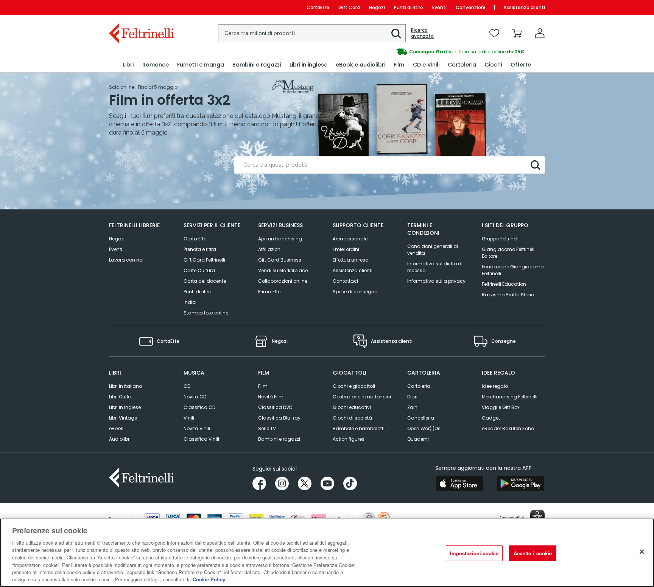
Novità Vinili (197, 428)
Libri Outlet (120, 396)
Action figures (348, 439)
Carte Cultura (199, 270)
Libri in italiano (125, 386)
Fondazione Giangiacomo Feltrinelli (512, 270)
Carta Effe (195, 238)
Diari (412, 396)
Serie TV (267, 428)
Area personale (350, 238)
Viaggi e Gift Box (501, 407)
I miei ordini (346, 249)
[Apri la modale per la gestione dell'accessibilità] (537, 517)
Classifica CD (199, 407)
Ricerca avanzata (422, 33)
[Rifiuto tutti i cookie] (642, 551)
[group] (436, 51)
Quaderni (418, 439)
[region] (327, 552)
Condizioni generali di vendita (432, 249)
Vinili (189, 418)
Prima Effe (269, 291)
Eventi (439, 7)
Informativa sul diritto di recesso (434, 267)
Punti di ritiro (408, 7)
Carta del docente (205, 281)
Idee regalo (495, 386)
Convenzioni (470, 7)
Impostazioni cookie (474, 553)
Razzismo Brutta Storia (508, 294)
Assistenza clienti (524, 7)
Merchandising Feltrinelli (509, 396)
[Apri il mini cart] (517, 33)
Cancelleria (420, 418)
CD (187, 386)
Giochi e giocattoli (354, 386)
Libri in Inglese (125, 407)
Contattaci (345, 281)
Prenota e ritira (200, 249)
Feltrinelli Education (504, 284)
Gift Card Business (279, 260)
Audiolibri (120, 439)
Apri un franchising (280, 238)
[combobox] (312, 33)
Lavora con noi (126, 260)
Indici (190, 302)
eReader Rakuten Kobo (508, 428)
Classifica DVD (275, 407)
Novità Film (270, 396)
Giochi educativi (352, 407)
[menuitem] (128, 64)
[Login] (540, 33)
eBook (116, 428)
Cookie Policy (209, 579)
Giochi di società (352, 418)
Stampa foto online (206, 313)
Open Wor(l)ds (424, 428)
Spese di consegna (355, 291)
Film (263, 386)
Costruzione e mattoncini (362, 396)
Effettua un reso (350, 260)
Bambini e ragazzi (279, 439)
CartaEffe (318, 7)
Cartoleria (418, 386)
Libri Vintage (123, 418)
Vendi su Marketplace (283, 270)
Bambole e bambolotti (359, 428)
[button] (396, 33)
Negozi (377, 7)
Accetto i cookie (533, 553)
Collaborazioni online (282, 281)
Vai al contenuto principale (141, 7)
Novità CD (195, 396)
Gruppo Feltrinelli (501, 238)
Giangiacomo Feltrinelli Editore (509, 252)
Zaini (413, 407)
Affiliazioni (270, 249)
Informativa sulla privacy (436, 281)
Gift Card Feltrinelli (204, 260)
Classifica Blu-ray (279, 418)
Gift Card (349, 7)
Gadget (491, 418)
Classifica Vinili (201, 439)
